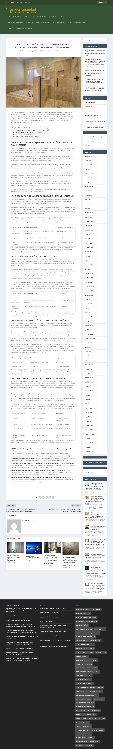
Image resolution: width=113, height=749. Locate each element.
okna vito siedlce (96, 691)
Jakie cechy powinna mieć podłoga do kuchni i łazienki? (27, 132)
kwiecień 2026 (89, 173)
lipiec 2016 (88, 447)
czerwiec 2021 (89, 304)
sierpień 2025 (89, 186)
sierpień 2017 (89, 391)
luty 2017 (87, 417)
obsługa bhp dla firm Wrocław (86, 668)
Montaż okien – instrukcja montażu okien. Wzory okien (55, 641)
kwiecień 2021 (89, 312)
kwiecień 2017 (89, 408)
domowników (62, 189)
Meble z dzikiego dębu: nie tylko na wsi (18, 620)
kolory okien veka (82, 656)
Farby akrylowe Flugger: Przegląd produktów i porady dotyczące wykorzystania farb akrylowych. (21, 631)
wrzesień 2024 (89, 208)
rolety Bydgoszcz (89, 714)
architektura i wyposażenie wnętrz (88, 609)
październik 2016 (90, 434)
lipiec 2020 (88, 351)
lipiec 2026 (88, 160)
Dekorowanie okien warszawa (49, 617)
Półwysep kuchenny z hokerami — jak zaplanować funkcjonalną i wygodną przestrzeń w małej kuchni (95, 89)
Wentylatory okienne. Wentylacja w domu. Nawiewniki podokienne (53, 626)
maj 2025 (87, 199)
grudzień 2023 (89, 221)
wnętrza (20, 150)
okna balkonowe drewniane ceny (87, 672)
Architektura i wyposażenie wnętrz (32, 557)
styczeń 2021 (89, 325)
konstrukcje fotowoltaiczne (86, 660)
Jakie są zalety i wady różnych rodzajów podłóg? (25, 136)
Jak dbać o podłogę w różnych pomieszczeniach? (26, 138)
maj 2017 (87, 404)
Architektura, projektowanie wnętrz (25, 2)
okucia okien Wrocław (83, 699)
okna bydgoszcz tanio (83, 676)
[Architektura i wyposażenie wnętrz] (34, 547)
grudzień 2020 (89, 330)
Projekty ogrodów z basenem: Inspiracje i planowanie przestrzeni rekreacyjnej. (15, 558)
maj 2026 (87, 169)
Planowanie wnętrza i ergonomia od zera (69, 23)
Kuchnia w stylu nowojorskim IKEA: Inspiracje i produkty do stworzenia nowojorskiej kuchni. (20, 643)
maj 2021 (87, 308)
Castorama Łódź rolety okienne (50, 636)
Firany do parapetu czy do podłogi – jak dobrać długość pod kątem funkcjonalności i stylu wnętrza (95, 542)
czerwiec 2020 (89, 356)
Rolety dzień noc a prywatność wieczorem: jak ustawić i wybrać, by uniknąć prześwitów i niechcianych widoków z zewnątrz (95, 570)
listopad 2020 (89, 334)
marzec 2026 (89, 178)
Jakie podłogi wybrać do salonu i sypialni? (24, 134)
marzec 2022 (89, 265)
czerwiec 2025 (89, 195)
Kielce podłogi (101, 652)
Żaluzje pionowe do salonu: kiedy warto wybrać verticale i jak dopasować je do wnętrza (94, 485)
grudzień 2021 (89, 278)
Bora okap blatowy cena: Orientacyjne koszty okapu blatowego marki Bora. (22, 637)
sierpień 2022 (89, 252)
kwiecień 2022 (89, 260)
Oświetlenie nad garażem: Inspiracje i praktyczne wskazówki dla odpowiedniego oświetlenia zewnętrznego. (51, 560)
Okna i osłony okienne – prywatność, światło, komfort (28, 23)
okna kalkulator (82, 687)
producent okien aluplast (85, 707)
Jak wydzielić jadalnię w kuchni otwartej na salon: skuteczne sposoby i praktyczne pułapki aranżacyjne (94, 72)
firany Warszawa (81, 641)
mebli (48, 408)
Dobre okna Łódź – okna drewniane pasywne (54, 646)
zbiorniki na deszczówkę (84, 745)
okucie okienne (99, 699)
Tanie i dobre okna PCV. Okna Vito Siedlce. (53, 631)
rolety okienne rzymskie (84, 718)
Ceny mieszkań (10, 616)
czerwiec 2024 (89, 217)
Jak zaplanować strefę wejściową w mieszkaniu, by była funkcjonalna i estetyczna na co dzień (95, 53)
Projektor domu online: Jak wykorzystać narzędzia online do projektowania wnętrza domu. (21, 659)
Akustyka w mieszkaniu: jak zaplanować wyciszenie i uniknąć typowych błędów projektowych (95, 515)
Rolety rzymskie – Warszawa (49, 613)
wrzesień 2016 (89, 438)
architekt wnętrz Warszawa (86, 617)
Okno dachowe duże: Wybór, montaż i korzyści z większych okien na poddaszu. (20, 653)
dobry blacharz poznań (84, 629)
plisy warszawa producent (85, 703)
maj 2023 (87, 239)
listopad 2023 (89, 226)
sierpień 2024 (89, 212)
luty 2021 (87, 321)
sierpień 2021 (89, 295)
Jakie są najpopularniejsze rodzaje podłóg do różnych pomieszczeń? (31, 130)
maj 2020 (87, 360)
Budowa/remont (39, 16)
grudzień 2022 (89, 247)
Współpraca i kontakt (21, 16)
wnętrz (34, 282)
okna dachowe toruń (83, 679)
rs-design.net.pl (33, 51)
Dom (8, 16)
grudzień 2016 (89, 425)
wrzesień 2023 (89, 230)
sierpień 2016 (89, 443)
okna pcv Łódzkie (82, 691)
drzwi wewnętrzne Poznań (85, 637)
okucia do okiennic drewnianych (87, 695)
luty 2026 (87, 182)
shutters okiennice (82, 722)
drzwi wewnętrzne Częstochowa (87, 633)
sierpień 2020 (89, 347)
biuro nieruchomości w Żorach (86, 621)
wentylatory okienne (83, 734)
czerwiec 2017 (89, 399)
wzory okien (94, 742)
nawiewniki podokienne (84, 664)
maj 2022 (87, 256)
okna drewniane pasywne (84, 683)
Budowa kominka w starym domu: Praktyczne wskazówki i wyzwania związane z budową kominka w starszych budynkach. (70, 561)
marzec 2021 (89, 317)
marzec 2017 (89, 412)
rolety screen (100, 718)
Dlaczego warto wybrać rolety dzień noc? (53, 608)
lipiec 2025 (88, 191)
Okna (62, 16)
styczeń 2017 (89, 421)
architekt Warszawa (83, 613)
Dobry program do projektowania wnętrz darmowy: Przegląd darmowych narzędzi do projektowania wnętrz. (94, 500)
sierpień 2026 (89, 156)
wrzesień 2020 (89, 343)
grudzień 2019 (89, 382)
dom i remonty (100, 629)
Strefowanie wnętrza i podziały (19, 29)
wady (32, 320)
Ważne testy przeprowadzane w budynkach (19, 648)
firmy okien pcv (95, 641)
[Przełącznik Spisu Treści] (47, 128)
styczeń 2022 (89, 273)
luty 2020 (87, 373)
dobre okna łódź (82, 625)
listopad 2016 (89, 430)
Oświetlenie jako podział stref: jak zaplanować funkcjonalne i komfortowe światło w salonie (95, 528)
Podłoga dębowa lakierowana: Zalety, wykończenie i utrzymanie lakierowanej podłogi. (39, 477)
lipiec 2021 (88, 299)
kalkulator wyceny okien (84, 652)
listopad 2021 (89, 282)
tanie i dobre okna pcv (83, 726)
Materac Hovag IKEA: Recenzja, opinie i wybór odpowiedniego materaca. (95, 555)
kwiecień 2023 (89, 243)
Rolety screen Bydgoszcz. (48, 621)
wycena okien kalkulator (84, 738)
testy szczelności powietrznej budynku (89, 730)
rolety (78, 714)
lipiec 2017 (88, 395)
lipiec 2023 (88, 234)
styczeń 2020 (89, 378)
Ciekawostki (53, 16)
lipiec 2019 (88, 386)
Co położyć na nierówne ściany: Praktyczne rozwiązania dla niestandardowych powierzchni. (20, 625)
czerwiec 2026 (89, 165)
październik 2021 (90, 286)
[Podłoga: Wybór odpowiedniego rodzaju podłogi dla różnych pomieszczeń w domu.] (43, 82)
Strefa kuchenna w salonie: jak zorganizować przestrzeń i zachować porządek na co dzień (94, 81)
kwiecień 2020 (89, 364)
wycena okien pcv (82, 742)
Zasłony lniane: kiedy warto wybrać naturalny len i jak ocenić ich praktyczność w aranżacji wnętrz (95, 586)
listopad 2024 (89, 204)
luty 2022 (87, 269)
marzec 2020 (89, 369)
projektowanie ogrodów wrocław (88, 710)
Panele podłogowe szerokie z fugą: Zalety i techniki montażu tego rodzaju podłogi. (38, 470)
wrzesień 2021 (89, 291)
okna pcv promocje (96, 687)
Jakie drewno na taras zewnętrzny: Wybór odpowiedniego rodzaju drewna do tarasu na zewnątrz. (43, 463)
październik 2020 (90, 338)
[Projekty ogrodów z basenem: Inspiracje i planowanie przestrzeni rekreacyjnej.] (15, 547)
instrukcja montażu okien (85, 648)
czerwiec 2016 (89, 451)
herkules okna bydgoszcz (85, 644)
